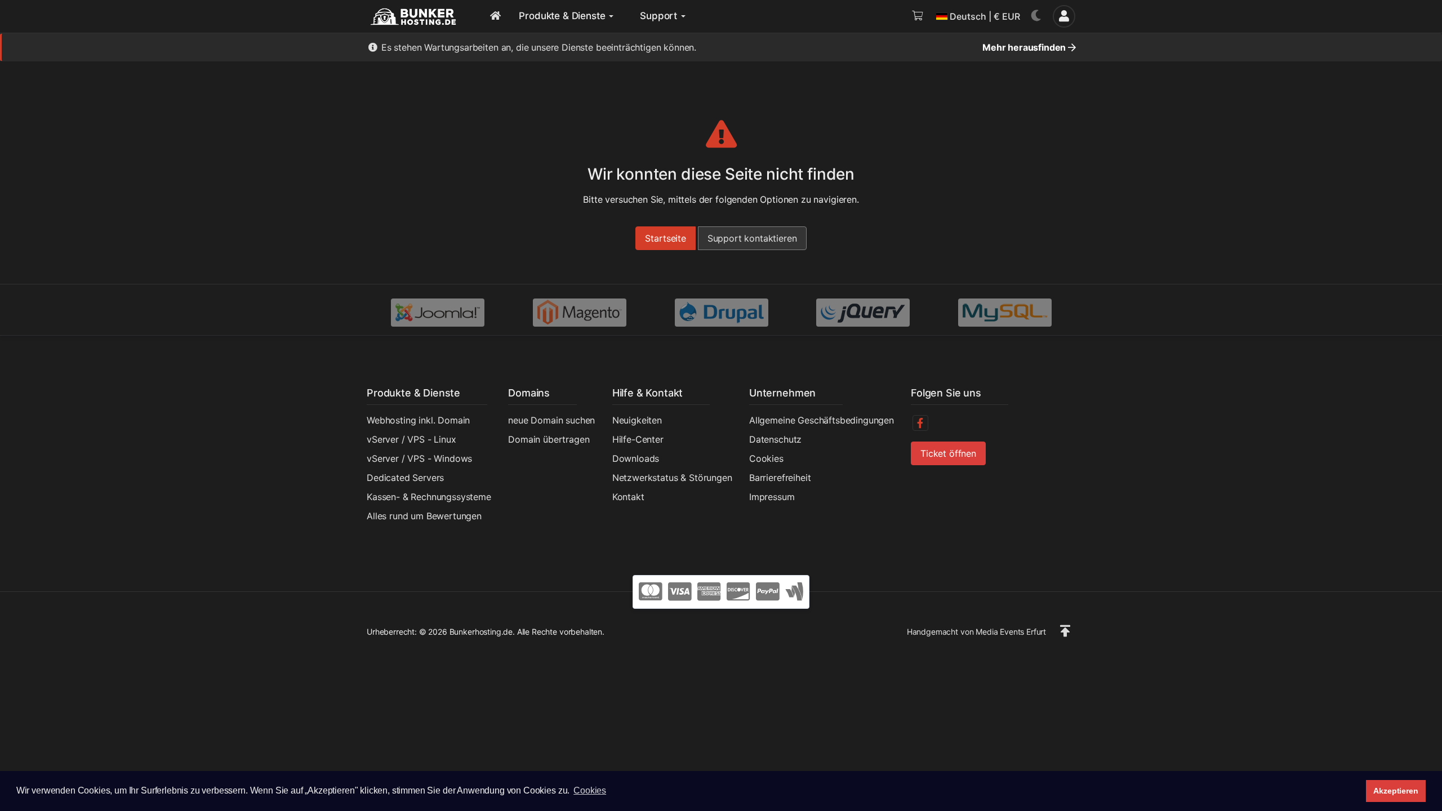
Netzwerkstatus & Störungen (672, 477)
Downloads (636, 458)
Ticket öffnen (948, 453)
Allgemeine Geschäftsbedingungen (821, 420)
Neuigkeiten (637, 420)
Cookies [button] (589, 790)
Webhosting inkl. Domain (418, 420)
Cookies (766, 458)
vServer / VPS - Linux (411, 439)
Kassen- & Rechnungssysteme (429, 496)
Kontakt (628, 496)
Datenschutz (775, 439)
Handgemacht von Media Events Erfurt (976, 631)
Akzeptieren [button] (1395, 790)
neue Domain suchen (551, 420)
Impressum (772, 496)
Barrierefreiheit (780, 477)
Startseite (665, 238)
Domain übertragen (548, 439)
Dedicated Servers (405, 477)
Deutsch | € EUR (985, 16)
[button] (1065, 631)
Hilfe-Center (638, 439)
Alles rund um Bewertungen (424, 516)
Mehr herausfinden (1025, 47)
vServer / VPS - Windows (419, 458)
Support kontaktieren (752, 238)
